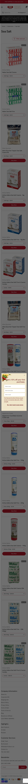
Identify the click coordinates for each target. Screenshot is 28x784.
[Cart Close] (24, 375)
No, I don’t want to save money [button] (15, 405)
